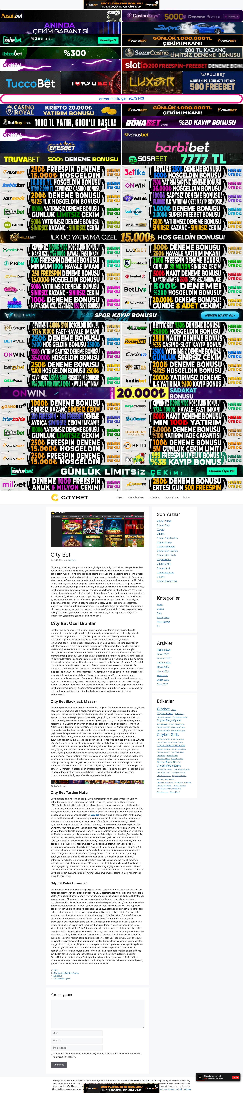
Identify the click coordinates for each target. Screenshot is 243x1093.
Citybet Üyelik (164, 564)
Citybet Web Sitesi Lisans (165, 782)
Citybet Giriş (154, 497)
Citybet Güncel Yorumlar (171, 745)
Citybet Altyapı (164, 542)
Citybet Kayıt (163, 568)
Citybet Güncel (162, 742)
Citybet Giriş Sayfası (167, 538)
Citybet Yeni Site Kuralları (183, 782)
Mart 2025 (162, 675)
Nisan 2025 (163, 671)
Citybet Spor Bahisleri (179, 776)
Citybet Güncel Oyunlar (175, 742)
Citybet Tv (58, 976)
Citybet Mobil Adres (163, 759)
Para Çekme (163, 617)
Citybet (120, 497)
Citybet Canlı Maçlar (163, 730)
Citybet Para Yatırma (169, 765)
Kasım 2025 (163, 654)
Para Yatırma (163, 622)
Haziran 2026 (164, 650)
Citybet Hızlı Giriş (162, 752)
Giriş (55, 970)
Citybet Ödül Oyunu (179, 785)
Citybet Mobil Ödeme (169, 762)
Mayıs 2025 (163, 667)
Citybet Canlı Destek (167, 551)
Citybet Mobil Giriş (166, 555)
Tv (158, 626)
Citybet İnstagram (166, 546)
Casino (160, 609)
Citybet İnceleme (135, 497)
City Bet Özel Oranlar (70, 973)
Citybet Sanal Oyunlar (178, 773)
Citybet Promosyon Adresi (181, 769)
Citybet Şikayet (171, 497)
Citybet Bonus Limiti (163, 727)
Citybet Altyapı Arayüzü (180, 717)
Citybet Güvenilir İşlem (178, 749)
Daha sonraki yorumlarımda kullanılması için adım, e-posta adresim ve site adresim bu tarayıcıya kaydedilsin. (97, 1055)
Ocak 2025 (162, 684)
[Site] (60, 172)
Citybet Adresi (164, 521)
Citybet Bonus (164, 559)
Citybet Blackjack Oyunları (165, 724)
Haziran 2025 (164, 662)
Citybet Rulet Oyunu (62, 978)
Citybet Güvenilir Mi (167, 581)
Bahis (160, 604)
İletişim (186, 497)
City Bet (57, 973)
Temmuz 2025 (164, 658)
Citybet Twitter (170, 779)
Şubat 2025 (163, 680)
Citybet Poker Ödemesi (164, 769)
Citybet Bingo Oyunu (169, 720)
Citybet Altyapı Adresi (164, 717)
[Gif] (121, 237)
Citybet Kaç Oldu (165, 572)
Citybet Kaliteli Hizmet (177, 752)
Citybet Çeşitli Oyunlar (164, 785)
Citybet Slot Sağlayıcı (164, 776)
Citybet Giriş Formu (163, 739)
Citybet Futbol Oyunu (178, 730)
